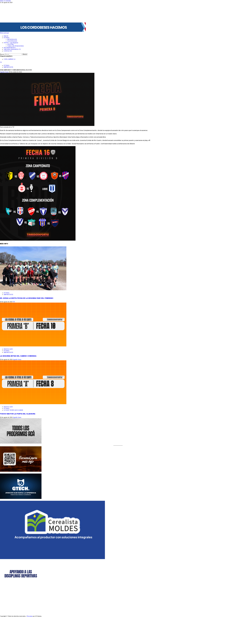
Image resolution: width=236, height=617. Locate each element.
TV (1, 62)
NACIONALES (12, 41)
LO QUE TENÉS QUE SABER (13, 410)
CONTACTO (8, 51)
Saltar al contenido (5, 1)
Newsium (29, 616)
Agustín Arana (4, 72)
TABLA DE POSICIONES (15, 46)
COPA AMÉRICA (9, 59)
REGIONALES (12, 39)
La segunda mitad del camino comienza (18, 356)
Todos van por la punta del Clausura (17, 414)
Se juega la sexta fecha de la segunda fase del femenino (26, 298)
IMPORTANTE (8, 67)
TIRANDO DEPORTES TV (12, 49)
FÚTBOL (7, 37)
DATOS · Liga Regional (11, 42)
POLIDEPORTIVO (9, 47)
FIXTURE (10, 44)
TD (14, 302)
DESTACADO (8, 349)
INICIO (6, 36)
